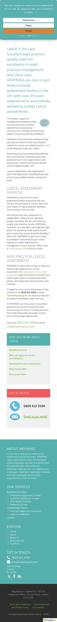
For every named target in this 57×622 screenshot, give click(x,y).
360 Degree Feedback (20, 501)
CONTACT (15, 543)
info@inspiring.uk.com (21, 326)
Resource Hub (17, 540)
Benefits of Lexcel (18, 350)
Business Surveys (17, 492)
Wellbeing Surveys (19, 504)
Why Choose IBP (18, 248)
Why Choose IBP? (18, 369)
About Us (14, 537)
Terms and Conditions (19, 604)
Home (13, 531)
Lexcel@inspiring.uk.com (19, 295)
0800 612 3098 (26, 322)
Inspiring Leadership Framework (25, 511)
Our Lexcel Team (17, 374)
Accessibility (38, 607)
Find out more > (29, 478)
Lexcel (10, 517)
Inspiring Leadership (19, 514)
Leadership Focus (17, 507)
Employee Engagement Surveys (25, 495)
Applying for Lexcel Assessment (24, 363)
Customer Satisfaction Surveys (24, 498)
